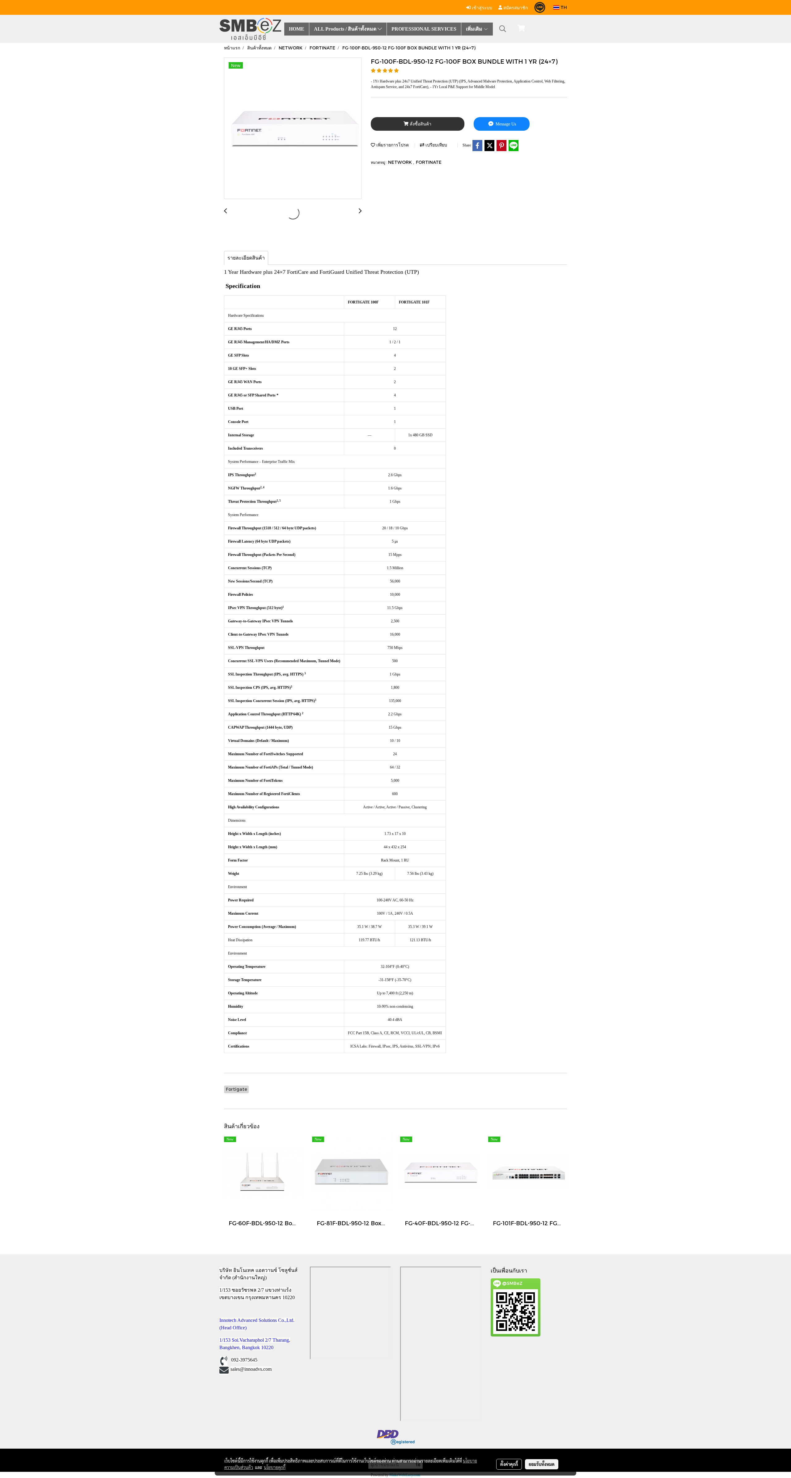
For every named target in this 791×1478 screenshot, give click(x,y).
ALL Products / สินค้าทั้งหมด (346, 29)
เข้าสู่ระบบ (481, 7)
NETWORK (400, 162)
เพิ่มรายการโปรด (392, 144)
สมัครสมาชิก (515, 7)
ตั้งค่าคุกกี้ (509, 1464)
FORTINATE (429, 162)
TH (563, 7)
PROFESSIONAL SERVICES (423, 29)
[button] (503, 29)
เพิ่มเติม (475, 29)
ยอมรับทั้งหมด (542, 1464)
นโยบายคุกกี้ (275, 1467)
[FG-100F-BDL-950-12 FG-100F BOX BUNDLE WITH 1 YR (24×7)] (292, 128)
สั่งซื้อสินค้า (419, 124)
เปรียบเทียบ (435, 144)
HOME (296, 29)
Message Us (505, 124)
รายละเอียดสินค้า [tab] (246, 257)
